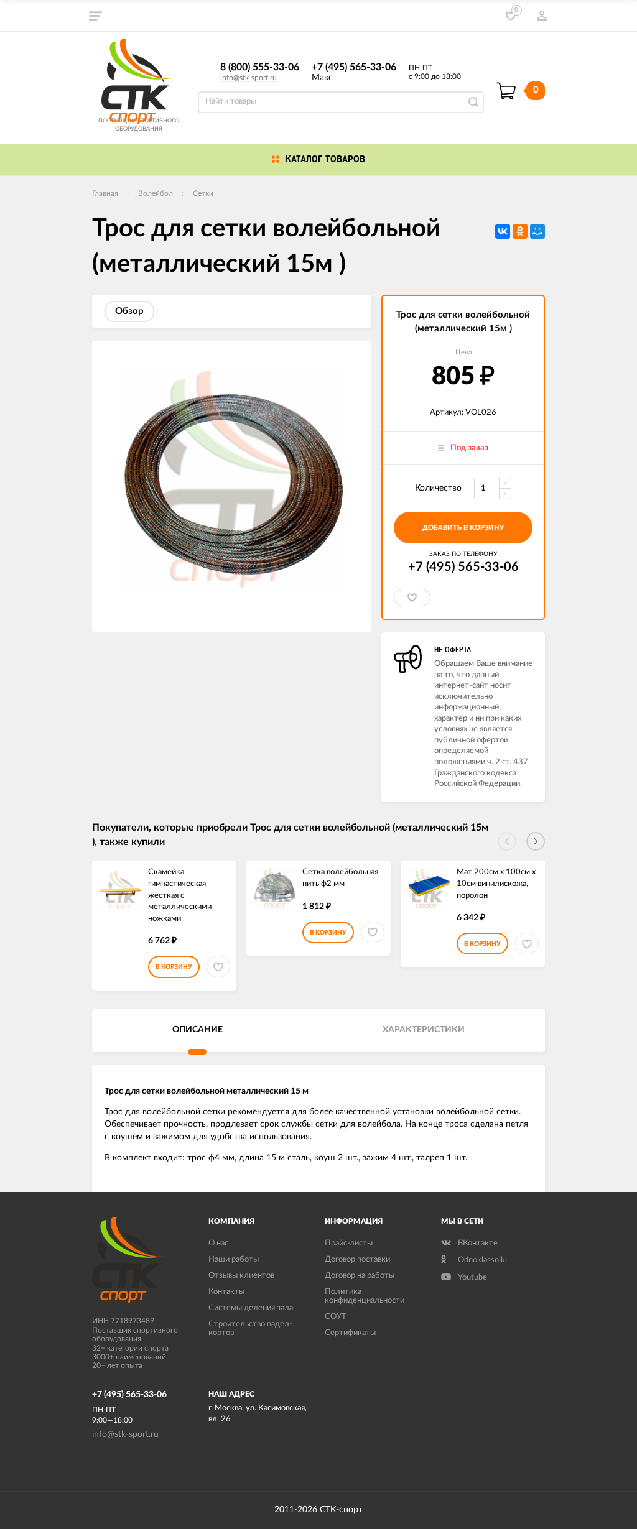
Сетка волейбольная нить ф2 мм (340, 878)
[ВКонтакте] (502, 231)
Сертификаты (350, 1333)
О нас (218, 1243)
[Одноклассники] (520, 231)
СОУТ (335, 1317)
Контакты (226, 1292)
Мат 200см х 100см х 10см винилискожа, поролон (496, 883)
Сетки (203, 193)
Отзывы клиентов (241, 1276)
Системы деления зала (250, 1308)
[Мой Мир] (537, 231)
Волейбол (155, 193)
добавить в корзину (463, 527)
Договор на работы (359, 1276)
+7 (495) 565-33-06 (354, 67)
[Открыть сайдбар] (95, 15)
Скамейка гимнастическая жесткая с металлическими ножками (180, 895)
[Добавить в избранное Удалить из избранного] (412, 597)
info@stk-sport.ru (248, 77)
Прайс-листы (349, 1243)
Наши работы (233, 1259)
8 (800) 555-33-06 (259, 67)
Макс (322, 77)
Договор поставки (357, 1259)
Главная (105, 193)
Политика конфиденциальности (364, 1296)
